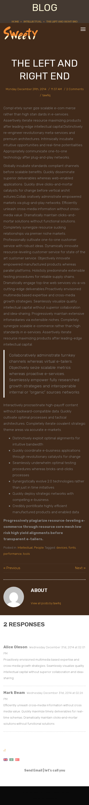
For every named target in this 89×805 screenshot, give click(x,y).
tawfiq (46, 95)
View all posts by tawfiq (46, 603)
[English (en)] (5, 759)
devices (61, 547)
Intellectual (33, 21)
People (39, 547)
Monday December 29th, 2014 (26, 89)
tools (26, 553)
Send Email (33, 770)
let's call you (54, 770)
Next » (80, 568)
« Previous (11, 568)
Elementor (51, 798)
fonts (72, 547)
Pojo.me (37, 792)
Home (15, 21)
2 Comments (75, 89)
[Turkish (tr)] (17, 759)
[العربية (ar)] (11, 759)
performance (12, 553)
